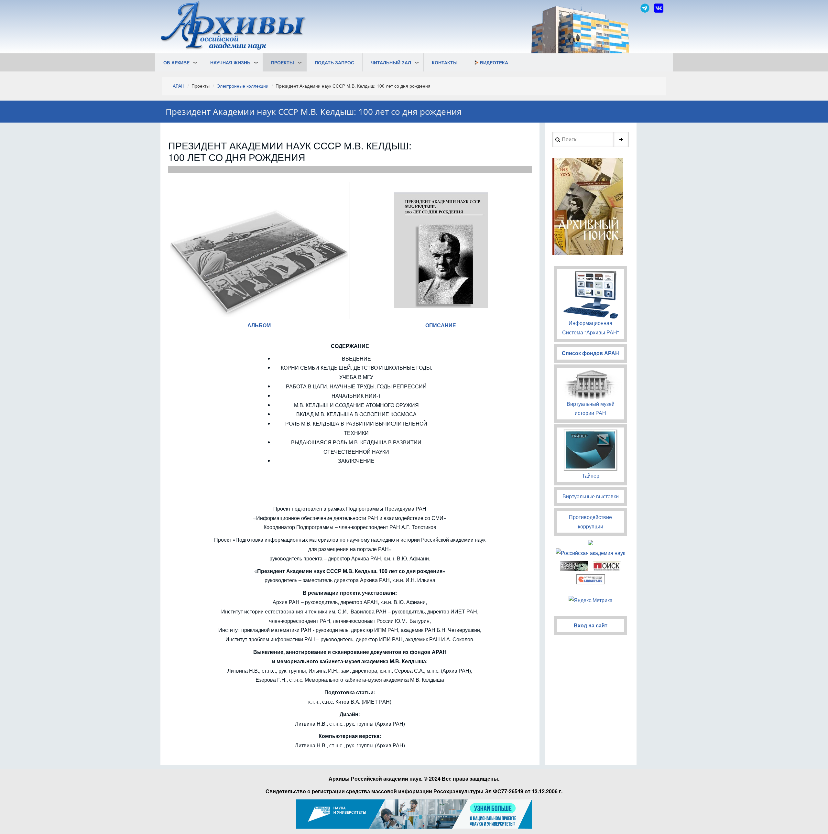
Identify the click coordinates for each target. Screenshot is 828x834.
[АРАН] (233, 26)
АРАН (178, 85)
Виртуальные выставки (590, 496)
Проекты (282, 62)
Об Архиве (176, 62)
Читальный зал (391, 62)
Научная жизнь (230, 62)
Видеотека (494, 62)
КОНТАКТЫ (445, 62)
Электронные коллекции (242, 85)
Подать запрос (334, 62)
